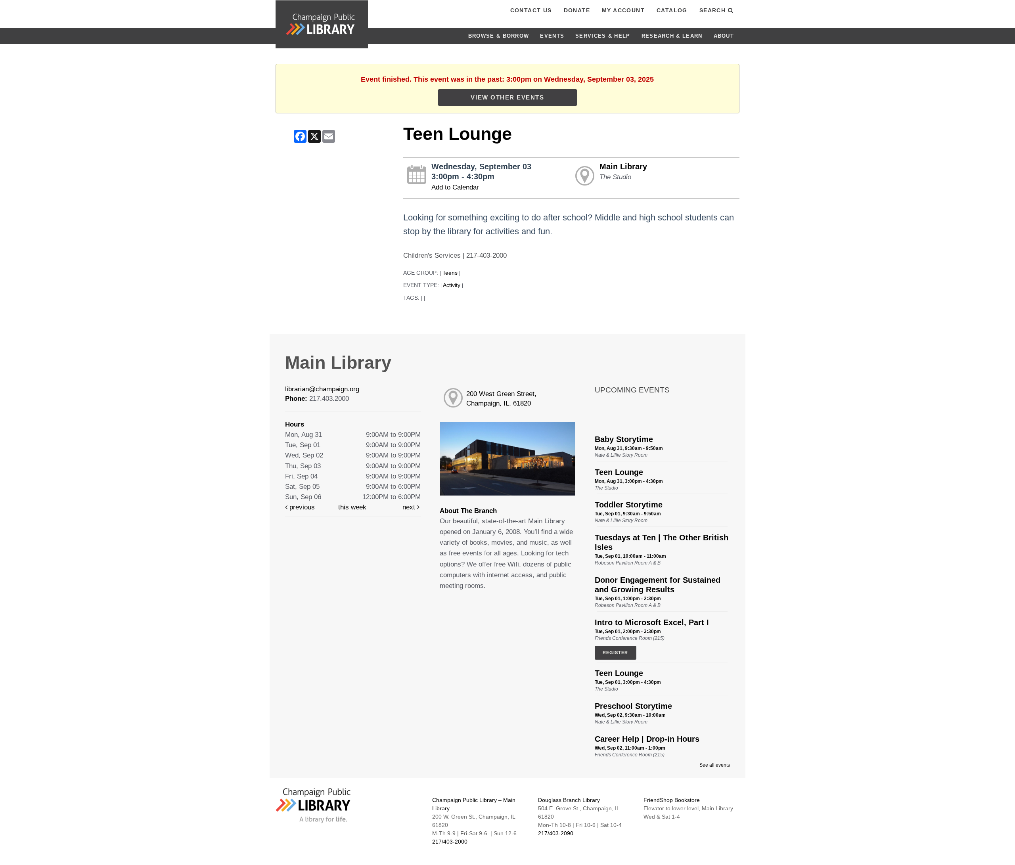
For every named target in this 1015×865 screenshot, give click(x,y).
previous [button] (301, 507)
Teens (450, 273)
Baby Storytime (624, 439)
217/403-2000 (449, 841)
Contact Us (531, 10)
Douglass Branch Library (569, 800)
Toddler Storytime (629, 504)
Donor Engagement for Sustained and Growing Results (657, 585)
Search (713, 10)
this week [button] (352, 507)
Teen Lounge (619, 472)
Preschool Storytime (633, 706)
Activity (451, 285)
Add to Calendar (455, 187)
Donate (577, 10)
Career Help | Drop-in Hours (647, 739)
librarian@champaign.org (322, 389)
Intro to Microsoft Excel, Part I (652, 622)
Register (615, 652)
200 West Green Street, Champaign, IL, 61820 (501, 398)
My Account (623, 10)
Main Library (623, 166)
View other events (507, 97)
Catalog (672, 10)
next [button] (409, 507)
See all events (714, 765)
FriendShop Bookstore (671, 800)
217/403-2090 (555, 833)
